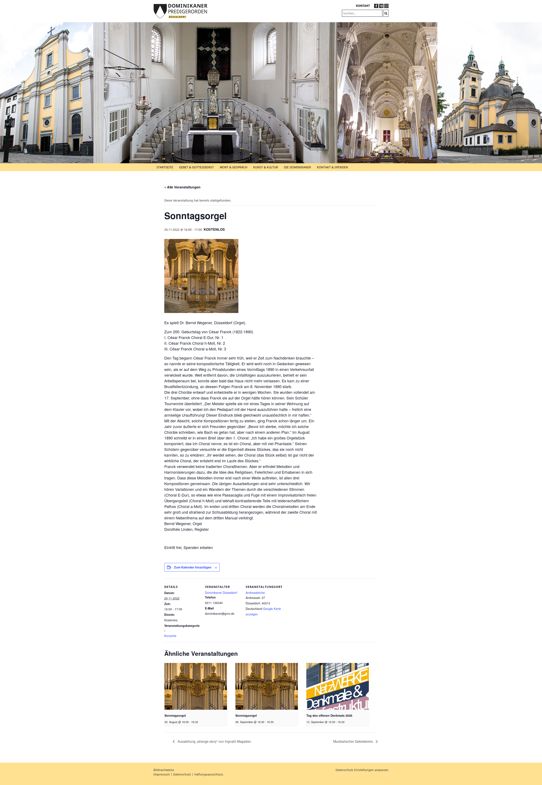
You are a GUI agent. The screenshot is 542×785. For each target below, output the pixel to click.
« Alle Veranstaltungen (182, 187)
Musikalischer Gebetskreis (353, 741)
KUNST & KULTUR (265, 167)
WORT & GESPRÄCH (233, 167)
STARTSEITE (164, 167)
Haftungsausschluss (208, 774)
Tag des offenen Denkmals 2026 (329, 715)
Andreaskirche (255, 592)
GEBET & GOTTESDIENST (196, 167)
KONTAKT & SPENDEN (332, 167)
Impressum (161, 774)
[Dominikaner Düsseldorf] (180, 11)
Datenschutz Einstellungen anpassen (362, 770)
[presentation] (196, 686)
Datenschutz (182, 774)
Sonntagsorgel (175, 715)
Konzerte (170, 636)
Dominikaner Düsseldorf (221, 592)
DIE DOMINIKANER (297, 167)
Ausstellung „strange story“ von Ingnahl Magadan (214, 741)
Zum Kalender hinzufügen (193, 567)
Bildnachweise (163, 770)
